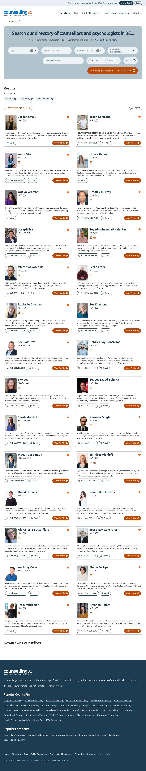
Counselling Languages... (116, 50)
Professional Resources (116, 13)
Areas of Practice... (53, 50)
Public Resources (91, 13)
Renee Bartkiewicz (102, 492)
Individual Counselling (120, 705)
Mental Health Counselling (57, 710)
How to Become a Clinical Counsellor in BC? (23, 720)
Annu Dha (24, 154)
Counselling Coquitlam (14, 740)
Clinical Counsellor (85, 715)
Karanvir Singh (100, 417)
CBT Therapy (127, 710)
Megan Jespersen (30, 455)
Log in (138, 3)
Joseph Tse (25, 229)
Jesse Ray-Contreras (104, 530)
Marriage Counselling (32, 710)
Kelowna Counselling (89, 735)
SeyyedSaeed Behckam (105, 379)
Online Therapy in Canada (62, 715)
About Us (137, 13)
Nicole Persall (99, 154)
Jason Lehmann (100, 117)
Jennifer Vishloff (101, 455)
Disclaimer (91, 754)
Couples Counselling (13, 700)
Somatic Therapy (50, 705)
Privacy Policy (105, 754)
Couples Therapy (12, 710)
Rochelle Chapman (30, 304)
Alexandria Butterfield (33, 530)
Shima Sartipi (99, 567)
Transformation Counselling (86, 710)
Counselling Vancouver (14, 735)
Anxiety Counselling (30, 705)
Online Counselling (34, 700)
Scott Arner (97, 267)
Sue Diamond (99, 304)
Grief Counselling (110, 710)
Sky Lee (23, 379)
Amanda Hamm (100, 605)
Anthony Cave (27, 567)
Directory (65, 13)
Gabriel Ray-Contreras (105, 342)
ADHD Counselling (123, 700)
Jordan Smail (27, 117)
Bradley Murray (100, 192)
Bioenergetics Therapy (36, 715)
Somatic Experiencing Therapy (74, 705)
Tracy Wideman (28, 605)
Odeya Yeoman (28, 192)
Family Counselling (55, 700)
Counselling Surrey (110, 735)
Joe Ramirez (26, 342)
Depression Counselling (77, 700)
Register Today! (126, 3)
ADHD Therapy (11, 705)
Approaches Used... (87, 50)
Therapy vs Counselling (108, 715)
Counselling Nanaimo (38, 735)
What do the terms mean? (106, 40)
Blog (75, 13)
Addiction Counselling (101, 700)
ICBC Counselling (54, 720)
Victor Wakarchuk (30, 267)
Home (6, 21)
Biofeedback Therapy (13, 715)
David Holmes (27, 492)
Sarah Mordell (27, 417)
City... (21, 50)
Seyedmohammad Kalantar (108, 229)
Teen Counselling (99, 705)
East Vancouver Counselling (64, 735)
